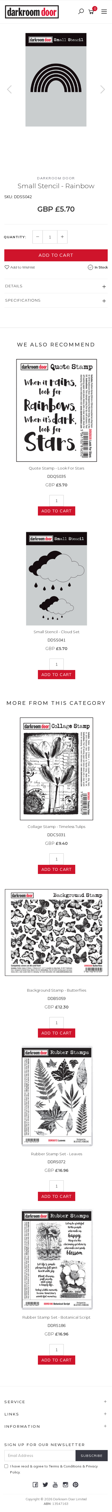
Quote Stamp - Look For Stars (56, 468)
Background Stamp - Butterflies (56, 990)
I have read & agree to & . (54, 1469)
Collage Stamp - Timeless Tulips (56, 826)
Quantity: (15, 237)
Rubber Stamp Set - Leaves (56, 1154)
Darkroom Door (56, 178)
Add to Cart (56, 255)
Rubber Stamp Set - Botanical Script (56, 1317)
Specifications (23, 300)
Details (14, 286)
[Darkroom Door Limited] (33, 11)
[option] (56, 75)
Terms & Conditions (65, 1466)
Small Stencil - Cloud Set (57, 631)
